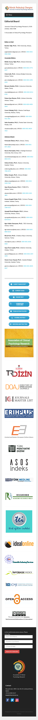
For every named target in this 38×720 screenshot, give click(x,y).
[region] (19, 343)
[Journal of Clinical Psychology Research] (19, 8)
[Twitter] (12, 699)
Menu (10, 15)
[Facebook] (7, 699)
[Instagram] (17, 699)
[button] (19, 343)
